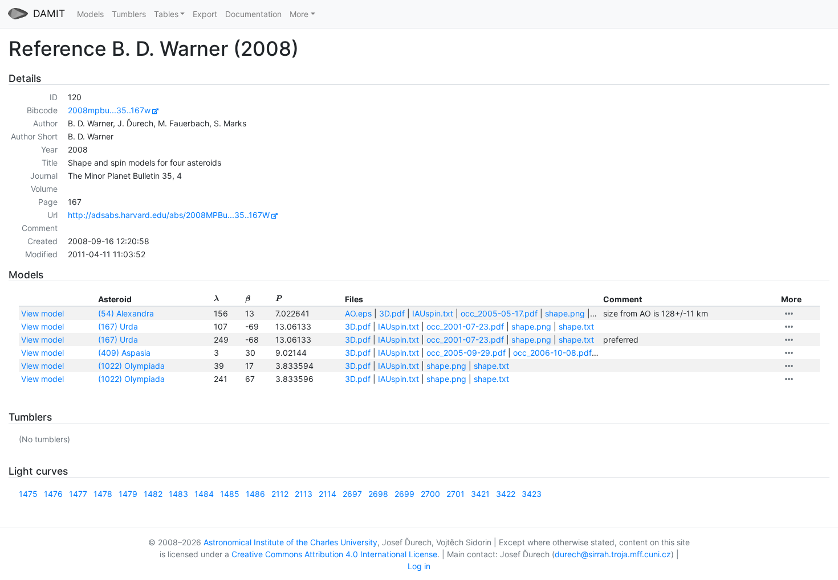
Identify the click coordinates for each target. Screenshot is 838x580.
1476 (53, 494)
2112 (279, 494)
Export (205, 14)
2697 (352, 494)
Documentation (253, 14)
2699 (404, 494)
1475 (28, 494)
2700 (430, 494)
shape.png (565, 313)
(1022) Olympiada (131, 366)
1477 (78, 494)
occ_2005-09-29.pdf (466, 352)
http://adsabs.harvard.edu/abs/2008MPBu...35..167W (169, 215)
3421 (480, 494)
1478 (102, 494)
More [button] (299, 14)
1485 (229, 494)
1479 (128, 494)
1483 (178, 494)
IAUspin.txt (432, 313)
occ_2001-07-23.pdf (465, 326)
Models (90, 14)
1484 (204, 494)
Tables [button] (166, 14)
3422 (505, 494)
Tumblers (129, 14)
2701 (455, 494)
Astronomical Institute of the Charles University (290, 542)
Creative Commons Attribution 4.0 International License (334, 554)
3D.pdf (392, 313)
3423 (532, 494)
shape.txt (576, 326)
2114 (327, 494)
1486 (255, 494)
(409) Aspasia (124, 352)
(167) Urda (118, 326)
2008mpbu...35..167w (109, 110)
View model (42, 313)
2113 (303, 494)
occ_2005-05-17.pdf (499, 313)
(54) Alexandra (126, 313)
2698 (378, 494)
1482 (153, 494)
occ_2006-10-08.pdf (552, 352)
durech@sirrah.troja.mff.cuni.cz (613, 554)
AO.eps (358, 313)
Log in (419, 566)
